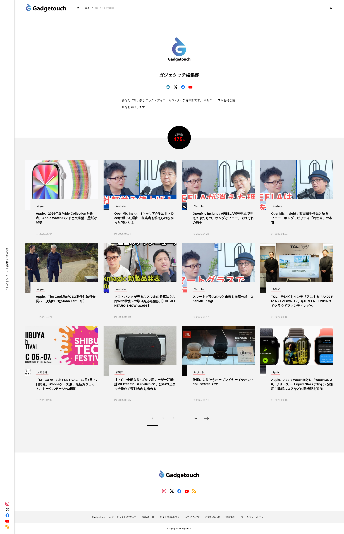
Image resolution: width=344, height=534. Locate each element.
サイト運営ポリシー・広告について (180, 517)
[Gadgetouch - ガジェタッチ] (46, 7)
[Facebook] (7, 515)
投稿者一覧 (148, 517)
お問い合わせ (212, 517)
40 (195, 418)
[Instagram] (7, 504)
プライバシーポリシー (253, 517)
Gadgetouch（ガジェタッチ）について (114, 517)
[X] (7, 509)
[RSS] (7, 527)
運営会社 (231, 517)
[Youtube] (7, 521)
